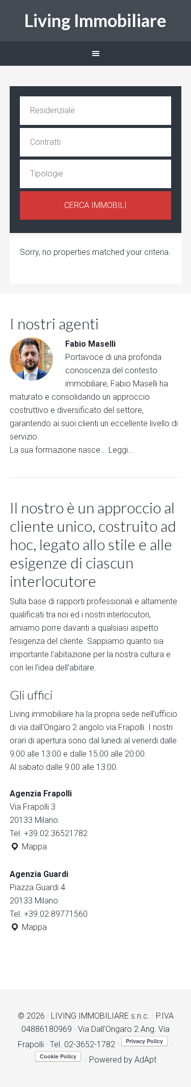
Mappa (33, 846)
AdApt (145, 1060)
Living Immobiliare (95, 20)
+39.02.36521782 (56, 833)
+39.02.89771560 (56, 914)
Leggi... (121, 450)
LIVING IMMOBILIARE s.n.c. (100, 1016)
